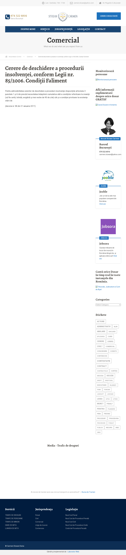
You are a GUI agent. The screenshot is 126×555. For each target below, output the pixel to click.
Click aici (102, 204)
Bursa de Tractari (88, 492)
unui (99, 432)
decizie (110, 376)
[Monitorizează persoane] (106, 80)
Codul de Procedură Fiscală (75, 528)
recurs (109, 427)
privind (107, 414)
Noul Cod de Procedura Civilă (76, 525)
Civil (36, 518)
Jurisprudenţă (63, 29)
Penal (37, 515)
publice (100, 427)
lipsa (108, 399)
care (110, 336)
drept (99, 380)
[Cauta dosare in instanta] (106, 105)
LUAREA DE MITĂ (12, 528)
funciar (107, 389)
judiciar (110, 394)
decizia (100, 376)
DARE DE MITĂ (10, 525)
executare (101, 385)
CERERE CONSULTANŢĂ (109, 16)
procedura (114, 418)
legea (99, 399)
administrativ (103, 326)
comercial (110, 346)
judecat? (100, 394)
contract (102, 366)
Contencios (39, 528)
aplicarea (101, 336)
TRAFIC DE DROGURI (13, 515)
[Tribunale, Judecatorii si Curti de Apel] (108, 288)
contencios (102, 356)
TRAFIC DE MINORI (12, 522)
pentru (100, 409)
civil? (99, 346)
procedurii (101, 423)
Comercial (39, 522)
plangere (111, 409)
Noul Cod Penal (71, 515)
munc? (100, 404)
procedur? (101, 418)
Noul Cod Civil (70, 522)
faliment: (113, 385)
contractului (102, 371)
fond (99, 389)
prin (99, 414)
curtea (114, 371)
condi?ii (113, 351)
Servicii (45, 29)
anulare (101, 331)
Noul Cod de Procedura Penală (77, 518)
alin (115, 326)
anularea (112, 331)
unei (117, 427)
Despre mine (28, 29)
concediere (102, 351)
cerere (100, 341)
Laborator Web (73, 552)
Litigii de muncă (41, 525)
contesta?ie (103, 361)
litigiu (115, 399)
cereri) (110, 341)
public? (111, 423)
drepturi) (109, 380)
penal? (110, 404)
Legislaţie (83, 29)
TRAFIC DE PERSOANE (14, 518)
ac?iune (100, 321)
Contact (100, 29)
